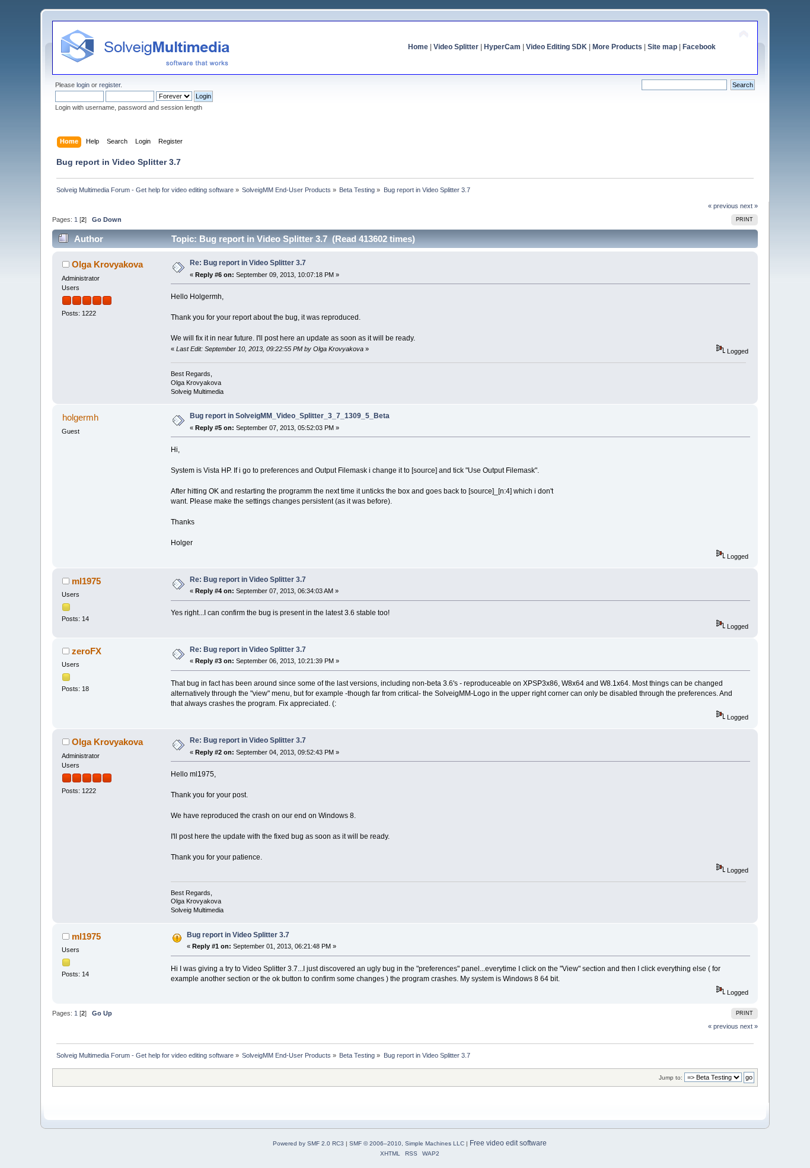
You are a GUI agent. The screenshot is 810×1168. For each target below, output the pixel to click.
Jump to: (671, 1077)
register (109, 84)
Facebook (699, 47)
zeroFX (86, 651)
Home (418, 47)
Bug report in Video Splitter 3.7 (238, 935)
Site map (662, 47)
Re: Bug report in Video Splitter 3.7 (248, 263)
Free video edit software (508, 1143)
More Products (617, 47)
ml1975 (86, 581)
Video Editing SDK (556, 47)
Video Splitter (456, 47)
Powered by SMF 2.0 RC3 (308, 1143)
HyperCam (502, 47)
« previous (723, 205)
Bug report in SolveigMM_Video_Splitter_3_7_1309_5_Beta (290, 416)
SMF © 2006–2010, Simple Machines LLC (406, 1143)
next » (749, 205)
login (83, 84)
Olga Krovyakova (107, 264)
